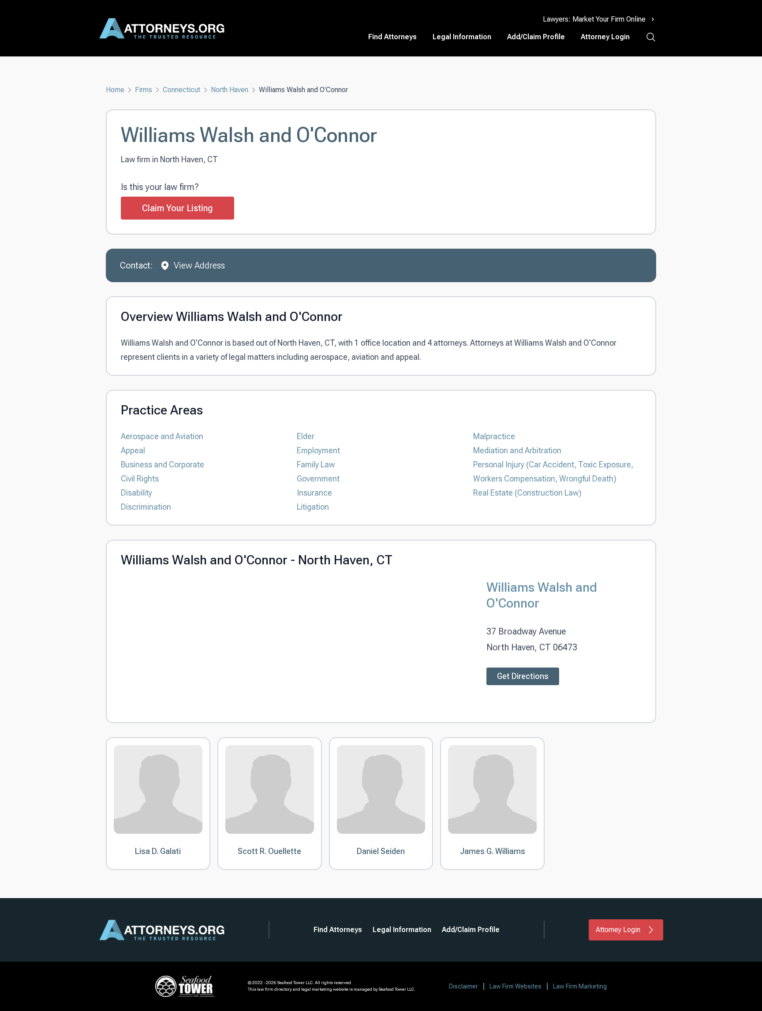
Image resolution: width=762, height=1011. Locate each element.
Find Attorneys (392, 37)
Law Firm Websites (515, 986)
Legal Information (462, 37)
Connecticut (181, 90)
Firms (143, 90)
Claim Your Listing (177, 208)
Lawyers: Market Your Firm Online (594, 19)
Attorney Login (605, 37)
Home (115, 90)
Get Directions (523, 676)
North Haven (229, 90)
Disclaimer (463, 986)
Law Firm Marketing (580, 986)
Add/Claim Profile (536, 37)
